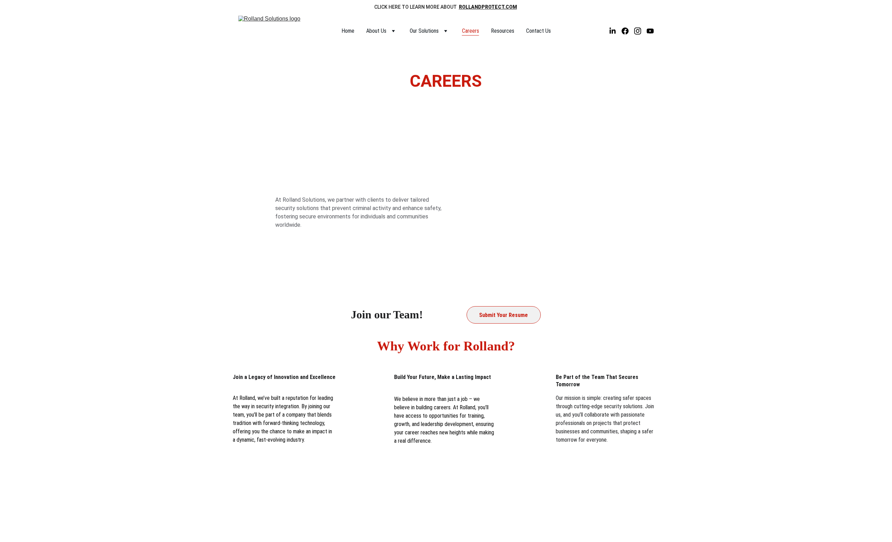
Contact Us (538, 31)
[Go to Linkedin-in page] (615, 31)
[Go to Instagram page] (640, 31)
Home (347, 31)
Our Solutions (424, 31)
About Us (376, 31)
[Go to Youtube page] (650, 31)
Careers (470, 31)
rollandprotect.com (488, 7)
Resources (502, 31)
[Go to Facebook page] (628, 31)
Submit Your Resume (503, 315)
